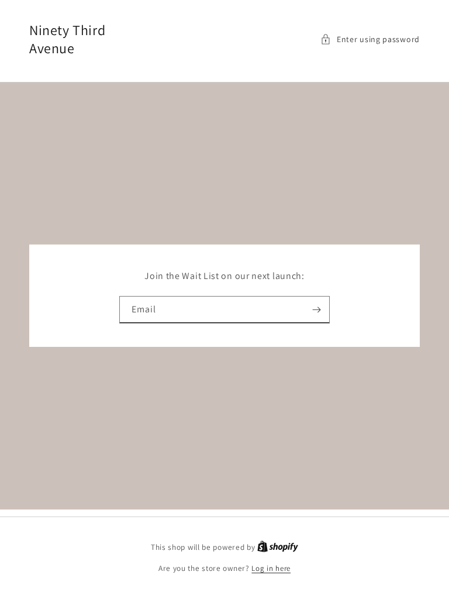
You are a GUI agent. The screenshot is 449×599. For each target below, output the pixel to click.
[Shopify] (277, 547)
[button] (370, 39)
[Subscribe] (316, 309)
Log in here (271, 568)
